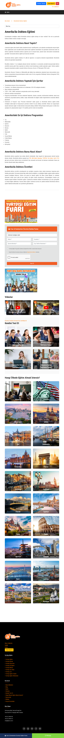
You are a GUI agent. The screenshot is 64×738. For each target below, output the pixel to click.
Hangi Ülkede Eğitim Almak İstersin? (14, 695)
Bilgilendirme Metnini (31, 252)
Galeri (6, 689)
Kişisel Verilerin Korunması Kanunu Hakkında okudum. (24, 252)
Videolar (7, 691)
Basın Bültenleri (9, 685)
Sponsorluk (8, 697)
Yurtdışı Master (9, 667)
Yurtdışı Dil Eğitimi (9, 665)
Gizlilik (6, 645)
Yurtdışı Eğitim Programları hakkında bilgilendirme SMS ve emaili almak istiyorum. (25, 248)
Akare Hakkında (8, 643)
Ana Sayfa (7, 21)
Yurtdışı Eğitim (9, 659)
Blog (6, 687)
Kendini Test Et (9, 693)
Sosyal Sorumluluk (9, 701)
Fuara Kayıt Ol (51, 3)
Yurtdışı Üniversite (9, 663)
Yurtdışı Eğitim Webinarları (11, 676)
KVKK (6, 647)
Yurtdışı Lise (8, 671)
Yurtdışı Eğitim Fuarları (10, 673)
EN (57, 3)
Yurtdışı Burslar (9, 661)
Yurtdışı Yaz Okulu (9, 669)
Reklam (7, 699)
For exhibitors (55, 6)
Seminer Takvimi (41, 3)
